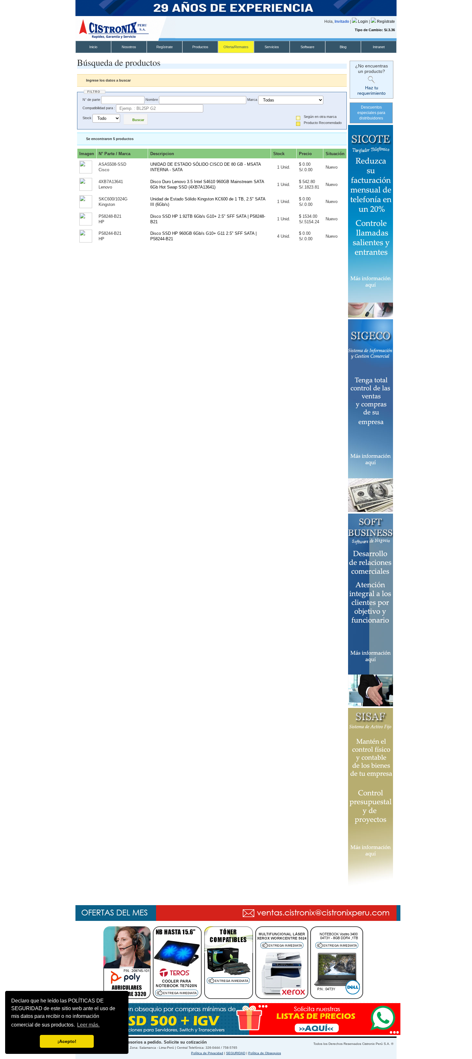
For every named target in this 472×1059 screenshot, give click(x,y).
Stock (87, 118)
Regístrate (386, 21)
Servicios (272, 47)
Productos (200, 47)
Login (363, 21)
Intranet (379, 47)
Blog (343, 47)
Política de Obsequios (264, 1053)
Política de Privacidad (207, 1053)
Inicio (93, 47)
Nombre (151, 99)
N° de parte (91, 99)
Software (307, 47)
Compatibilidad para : (99, 108)
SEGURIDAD (235, 1053)
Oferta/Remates (236, 47)
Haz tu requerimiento (371, 90)
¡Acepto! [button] (66, 1041)
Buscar (138, 120)
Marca (252, 99)
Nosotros (129, 47)
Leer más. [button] (88, 1025)
